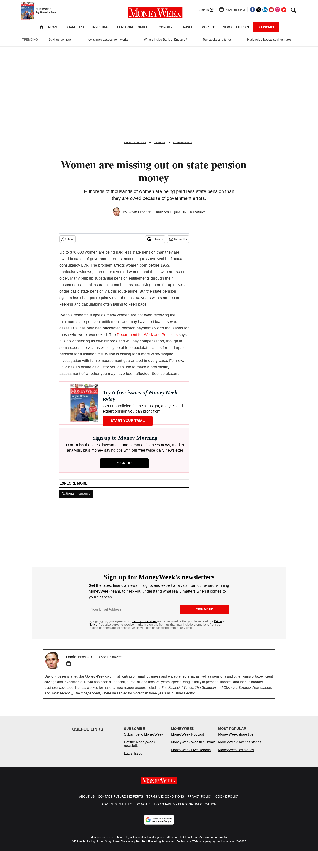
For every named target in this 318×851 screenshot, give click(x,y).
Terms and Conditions (165, 796)
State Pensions (182, 142)
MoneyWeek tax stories (236, 750)
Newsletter (180, 239)
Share (70, 239)
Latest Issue (133, 753)
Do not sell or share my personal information (176, 804)
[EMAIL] (69, 664)
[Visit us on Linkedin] (265, 9)
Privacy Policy (199, 796)
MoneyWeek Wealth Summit (193, 742)
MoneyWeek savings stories (239, 742)
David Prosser (139, 211)
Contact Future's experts (120, 796)
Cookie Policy (227, 796)
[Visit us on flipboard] (283, 9)
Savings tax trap (60, 39)
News (52, 27)
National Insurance (76, 493)
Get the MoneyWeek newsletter (139, 743)
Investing (100, 27)
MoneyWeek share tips (235, 734)
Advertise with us (117, 804)
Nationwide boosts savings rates (269, 39)
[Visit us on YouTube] (271, 9)
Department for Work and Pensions (147, 334)
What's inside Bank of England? (165, 39)
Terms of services (144, 621)
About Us (87, 796)
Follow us (157, 239)
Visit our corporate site (213, 837)
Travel (187, 27)
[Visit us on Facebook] (252, 9)
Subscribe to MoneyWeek (143, 734)
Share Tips (75, 27)
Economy (164, 27)
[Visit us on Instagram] (277, 9)
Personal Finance (132, 27)
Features (199, 212)
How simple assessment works (107, 39)
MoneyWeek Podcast (187, 734)
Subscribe (266, 27)
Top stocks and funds (217, 39)
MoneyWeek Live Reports (191, 750)
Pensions (159, 142)
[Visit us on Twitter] (258, 9)
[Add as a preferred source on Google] (159, 820)
